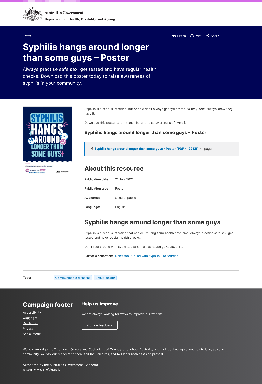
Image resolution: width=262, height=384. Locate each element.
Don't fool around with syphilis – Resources (146, 256)
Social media (32, 334)
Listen (181, 36)
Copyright (30, 318)
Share (215, 36)
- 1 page (153, 149)
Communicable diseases (72, 278)
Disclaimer (30, 323)
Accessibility (32, 312)
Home (27, 35)
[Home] (69, 14)
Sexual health (105, 278)
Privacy (28, 328)
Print (198, 36)
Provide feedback (99, 325)
